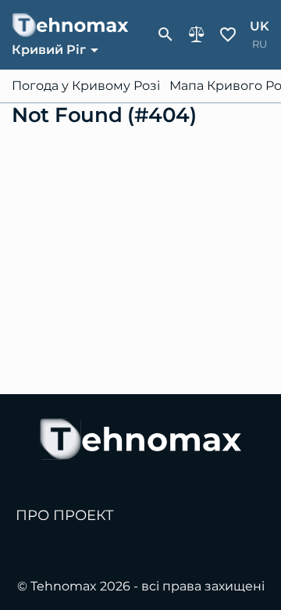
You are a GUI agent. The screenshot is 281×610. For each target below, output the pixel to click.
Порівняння (196, 34)
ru (259, 44)
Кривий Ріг (49, 49)
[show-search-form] (165, 34)
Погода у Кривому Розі (86, 86)
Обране (228, 34)
